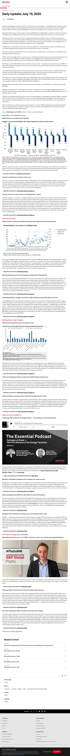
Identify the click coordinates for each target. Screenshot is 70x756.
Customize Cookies (47, 751)
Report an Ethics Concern (7, 739)
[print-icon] (62, 675)
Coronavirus (7, 689)
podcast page (20, 472)
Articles (6, 682)
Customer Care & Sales (7, 734)
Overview (38, 720)
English (6, 701)
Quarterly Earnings (40, 725)
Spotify (43, 470)
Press (3, 728)
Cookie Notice (21, 754)
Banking (19, 689)
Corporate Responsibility (41, 736)
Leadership (38, 739)
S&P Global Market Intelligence (26, 191)
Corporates (13, 689)
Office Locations (5, 741)
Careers (38, 734)
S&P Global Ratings (22, 271)
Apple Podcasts (49, 470)
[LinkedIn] (42, 711)
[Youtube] (39, 711)
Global (5, 695)
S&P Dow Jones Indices (24, 173)
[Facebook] (34, 711)
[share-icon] (65, 675)
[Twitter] (31, 711)
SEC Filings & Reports (41, 728)
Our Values (4, 720)
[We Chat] (45, 711)
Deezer (10, 472)
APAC (24, 689)
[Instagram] (37, 711)
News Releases (39, 723)
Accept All (56, 751)
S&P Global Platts (22, 510)
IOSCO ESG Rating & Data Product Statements (46, 741)
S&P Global (11, 19)
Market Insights (6, 6)
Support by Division (6, 736)
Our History (4, 723)
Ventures (4, 725)
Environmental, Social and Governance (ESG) (37, 689)
